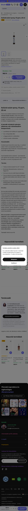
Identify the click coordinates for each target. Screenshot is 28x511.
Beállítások (14, 263)
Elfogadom (14, 259)
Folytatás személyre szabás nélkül (11, 248)
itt (21, 254)
